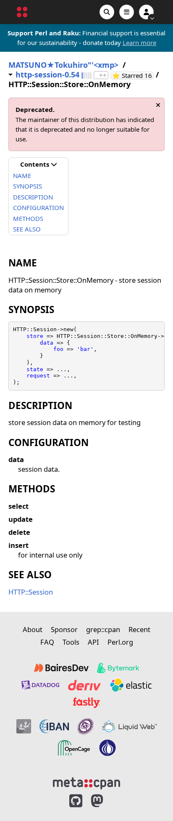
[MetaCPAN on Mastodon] (105, 801)
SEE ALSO (27, 229)
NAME (22, 175)
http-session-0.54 (47, 75)
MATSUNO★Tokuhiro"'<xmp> (63, 65)
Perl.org (120, 642)
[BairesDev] (61, 668)
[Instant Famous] (85, 726)
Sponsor (64, 629)
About (32, 629)
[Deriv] (84, 685)
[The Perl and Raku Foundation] (107, 747)
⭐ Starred (133, 76)
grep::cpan (103, 629)
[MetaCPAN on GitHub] (75, 801)
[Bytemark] (118, 668)
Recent (139, 629)
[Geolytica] (23, 726)
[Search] (107, 12)
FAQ (47, 642)
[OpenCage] (74, 747)
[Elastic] (131, 685)
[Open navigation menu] (126, 12)
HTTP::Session (30, 592)
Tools (71, 642)
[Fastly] (86, 702)
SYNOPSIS (27, 186)
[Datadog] (40, 685)
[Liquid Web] (129, 726)
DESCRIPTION (33, 197)
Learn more (139, 42)
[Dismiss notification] (158, 105)
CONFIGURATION (38, 207)
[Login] (146, 12)
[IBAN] (54, 726)
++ (103, 75)
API (93, 642)
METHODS (28, 218)
